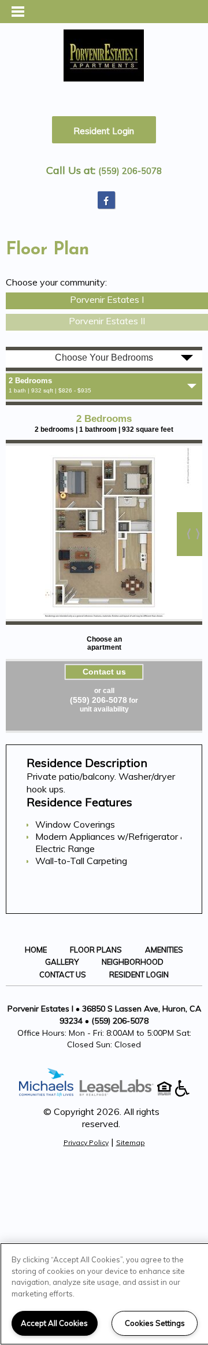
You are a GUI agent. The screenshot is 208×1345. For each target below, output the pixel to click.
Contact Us (62, 974)
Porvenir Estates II (107, 321)
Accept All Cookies (54, 1323)
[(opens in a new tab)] (122, 1093)
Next (189, 534)
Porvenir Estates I (107, 299)
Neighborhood (133, 961)
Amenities (164, 949)
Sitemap (130, 1142)
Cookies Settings (155, 1323)
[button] (106, 200)
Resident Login (103, 130)
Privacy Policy (86, 1142)
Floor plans (96, 949)
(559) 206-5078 (130, 171)
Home (36, 949)
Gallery (62, 961)
